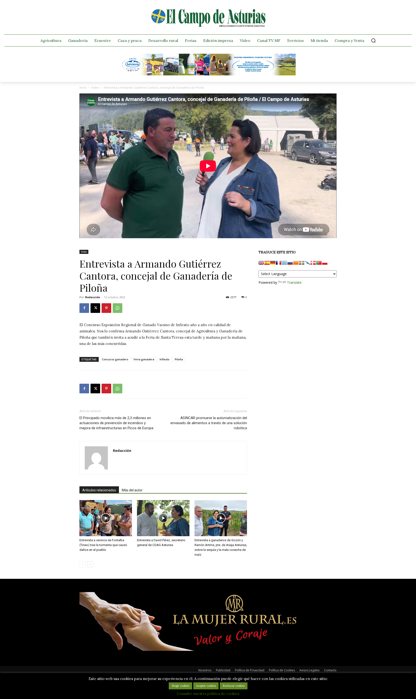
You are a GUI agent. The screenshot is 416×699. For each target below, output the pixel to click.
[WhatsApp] (117, 308)
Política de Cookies (282, 670)
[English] (261, 263)
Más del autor (132, 490)
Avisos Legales (309, 670)
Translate (294, 282)
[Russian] (290, 263)
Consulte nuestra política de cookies (208, 693)
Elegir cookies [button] (180, 685)
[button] (373, 40)
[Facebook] (84, 308)
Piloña (179, 359)
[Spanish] (267, 263)
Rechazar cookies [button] (234, 685)
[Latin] (284, 263)
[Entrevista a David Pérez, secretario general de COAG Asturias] (163, 518)
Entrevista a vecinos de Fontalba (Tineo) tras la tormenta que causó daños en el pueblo (103, 545)
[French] (278, 263)
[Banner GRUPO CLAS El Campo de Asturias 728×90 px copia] (208, 74)
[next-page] (90, 564)
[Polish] (324, 263)
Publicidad (223, 670)
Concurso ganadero (115, 359)
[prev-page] (82, 564)
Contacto (330, 670)
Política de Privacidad (249, 670)
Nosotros (204, 670)
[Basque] (301, 263)
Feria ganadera (144, 359)
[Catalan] (296, 263)
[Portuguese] (319, 263)
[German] (272, 263)
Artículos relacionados (99, 490)
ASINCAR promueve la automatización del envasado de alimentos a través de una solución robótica (208, 423)
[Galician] (307, 263)
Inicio (83, 88)
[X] (95, 308)
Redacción (92, 297)
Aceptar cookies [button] (206, 685)
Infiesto (164, 359)
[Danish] (313, 263)
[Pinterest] (106, 308)
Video (95, 88)
